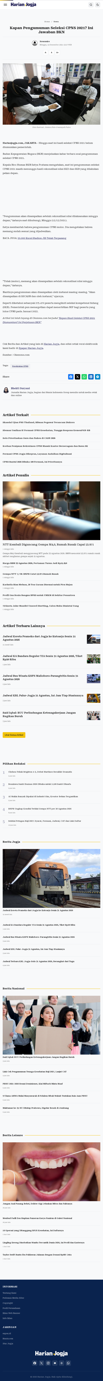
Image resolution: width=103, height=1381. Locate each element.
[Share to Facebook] (70, 376)
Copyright (8, 1303)
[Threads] (61, 1363)
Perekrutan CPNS (20, 366)
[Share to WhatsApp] (84, 376)
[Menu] (5, 5)
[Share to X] (77, 376)
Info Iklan (7, 1318)
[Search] (91, 4)
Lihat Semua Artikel (14, 735)
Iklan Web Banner (11, 1313)
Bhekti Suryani (20, 388)
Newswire (45, 41)
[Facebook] (34, 1363)
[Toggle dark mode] (97, 4)
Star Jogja (8, 1344)
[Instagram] (48, 1363)
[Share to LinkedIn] (91, 376)
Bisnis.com (8, 1339)
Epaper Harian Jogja (31, 348)
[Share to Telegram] (97, 376)
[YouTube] (55, 1363)
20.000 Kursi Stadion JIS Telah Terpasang (42, 238)
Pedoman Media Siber (13, 1298)
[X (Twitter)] (41, 1363)
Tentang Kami (9, 1293)
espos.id (7, 1333)
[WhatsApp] (68, 1363)
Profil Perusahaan (11, 1308)
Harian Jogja (51, 344)
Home (47, 22)
